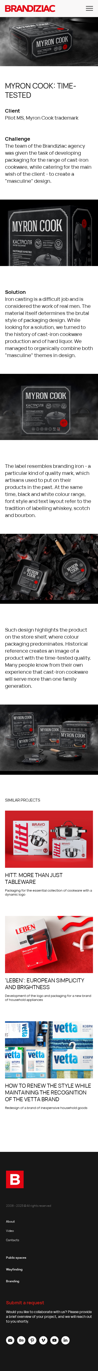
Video (10, 1231)
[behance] (21, 1343)
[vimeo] (43, 1343)
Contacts (12, 1240)
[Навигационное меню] (89, 8)
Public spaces (16, 1257)
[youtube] (54, 1343)
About (10, 1221)
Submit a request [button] (25, 1303)
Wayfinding (14, 1269)
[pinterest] (32, 1343)
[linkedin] (65, 1343)
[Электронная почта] (10, 1343)
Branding (12, 1281)
